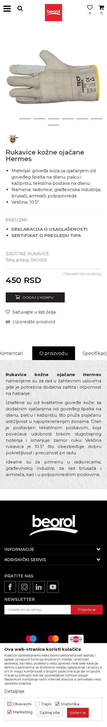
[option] (53, 77)
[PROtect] (13, 138)
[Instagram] (24, 587)
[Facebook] (10, 587)
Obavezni (22, 704)
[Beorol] (53, 8)
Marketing (23, 712)
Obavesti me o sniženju (82, 274)
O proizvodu (53, 353)
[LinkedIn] (38, 587)
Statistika (70, 704)
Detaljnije (14, 691)
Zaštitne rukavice (27, 253)
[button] (20, 8)
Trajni (46, 704)
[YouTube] (52, 587)
